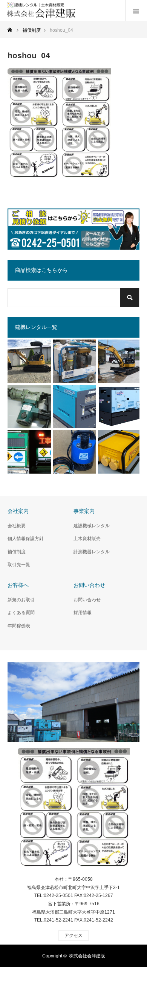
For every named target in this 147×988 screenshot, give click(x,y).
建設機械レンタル (92, 525)
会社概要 (17, 525)
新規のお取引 (21, 599)
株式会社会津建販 (87, 956)
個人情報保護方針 (26, 538)
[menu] (136, 10)
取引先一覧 (19, 564)
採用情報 (83, 612)
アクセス (73, 935)
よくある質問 (21, 612)
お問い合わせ (87, 599)
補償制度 (17, 551)
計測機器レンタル (92, 551)
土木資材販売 (87, 538)
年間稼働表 (19, 625)
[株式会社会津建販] (74, 810)
